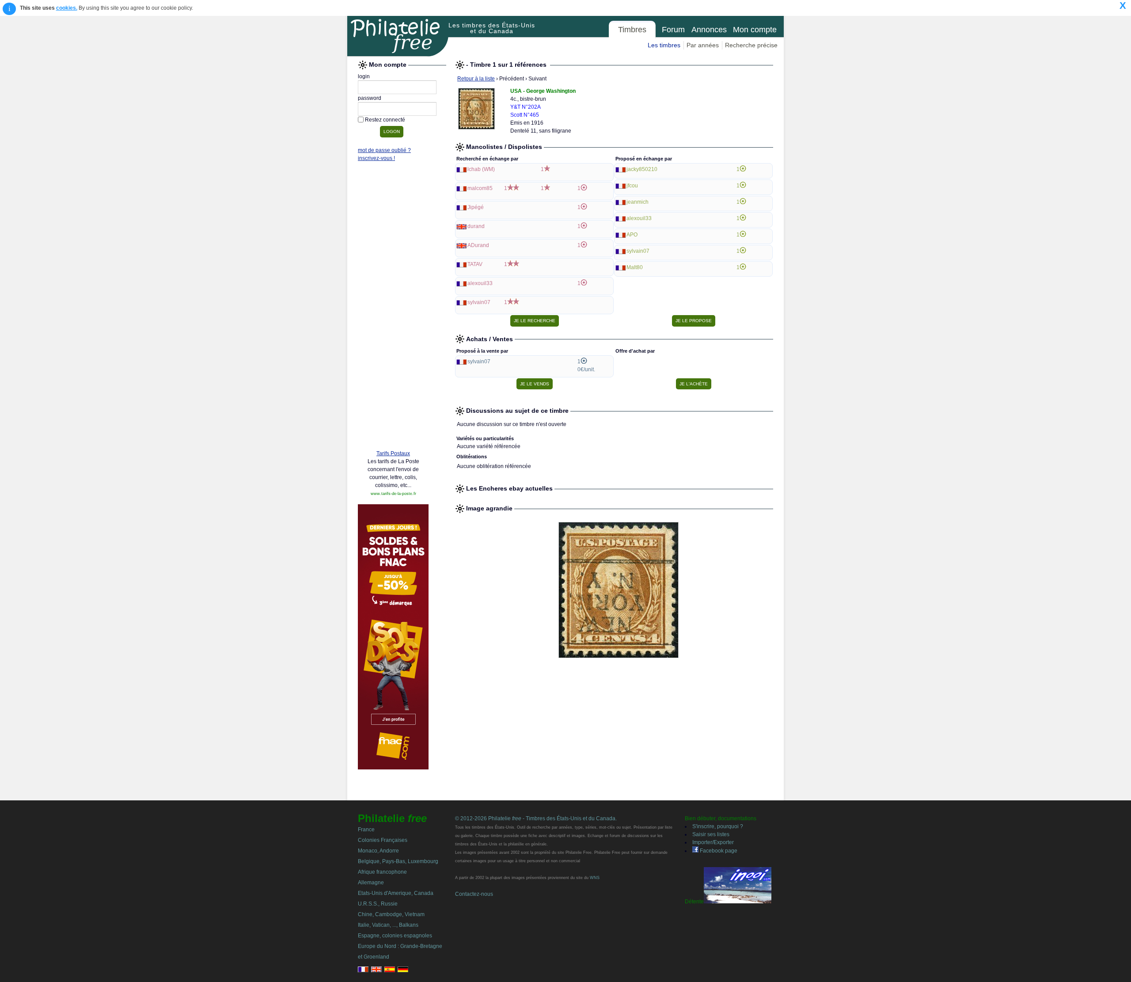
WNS (595, 877)
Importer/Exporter (713, 842)
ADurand (478, 245)
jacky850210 (641, 169)
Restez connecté (385, 120)
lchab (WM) (481, 169)
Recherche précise (751, 45)
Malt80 (634, 267)
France (366, 829)
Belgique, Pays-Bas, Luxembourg (398, 861)
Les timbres (664, 45)
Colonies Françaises (382, 840)
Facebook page (717, 851)
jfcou (632, 186)
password (369, 98)
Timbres (632, 29)
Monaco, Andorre (378, 851)
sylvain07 (478, 302)
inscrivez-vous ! (376, 158)
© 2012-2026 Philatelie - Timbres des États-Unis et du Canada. (536, 818)
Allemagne (371, 882)
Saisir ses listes (710, 834)
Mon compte (755, 29)
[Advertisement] (393, 308)
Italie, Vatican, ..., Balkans (388, 925)
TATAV (474, 264)
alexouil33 (480, 283)
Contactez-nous (474, 894)
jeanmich (637, 202)
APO (632, 235)
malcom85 (480, 188)
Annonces (709, 29)
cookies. (66, 8)
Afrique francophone (382, 872)
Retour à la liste (476, 79)
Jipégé (475, 207)
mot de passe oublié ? (384, 150)
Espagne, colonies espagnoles (395, 936)
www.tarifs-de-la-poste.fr (393, 493)
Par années (703, 45)
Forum (673, 29)
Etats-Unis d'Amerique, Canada (395, 893)
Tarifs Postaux (393, 453)
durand (476, 226)
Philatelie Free (398, 36)
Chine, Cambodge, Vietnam (391, 914)
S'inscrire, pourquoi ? (717, 826)
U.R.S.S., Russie (378, 904)
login (364, 76)
